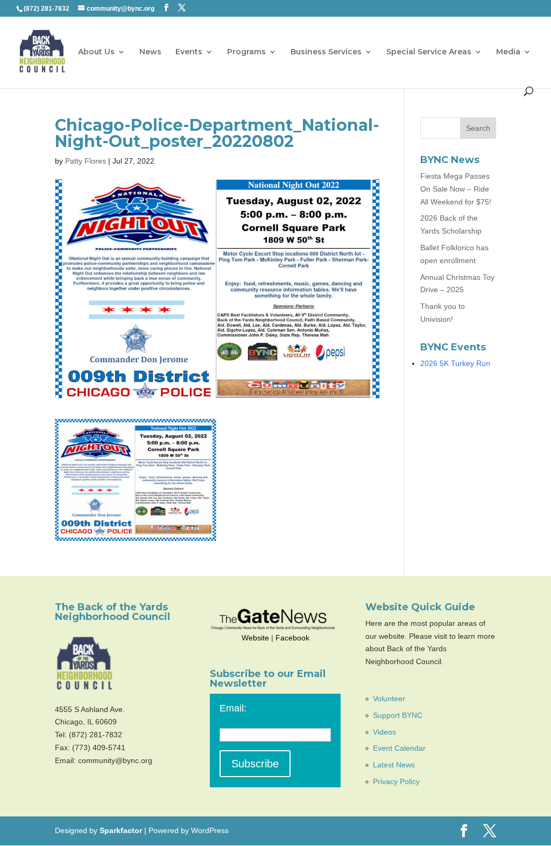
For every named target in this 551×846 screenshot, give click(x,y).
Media (508, 52)
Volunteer (389, 698)
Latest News (394, 764)
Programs (246, 52)
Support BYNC (397, 715)
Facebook (292, 637)
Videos (384, 732)
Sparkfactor (121, 830)
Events (188, 52)
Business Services (326, 52)
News (150, 52)
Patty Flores (85, 161)
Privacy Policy (396, 781)
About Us (96, 52)
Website (255, 637)
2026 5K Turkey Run (455, 363)
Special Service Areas (428, 52)
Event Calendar (399, 748)
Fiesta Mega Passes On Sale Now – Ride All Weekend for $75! (455, 189)
